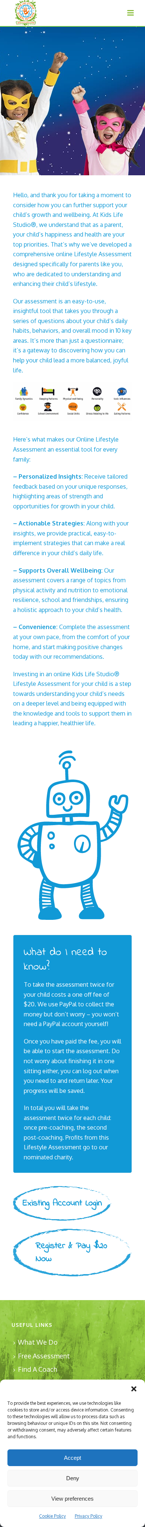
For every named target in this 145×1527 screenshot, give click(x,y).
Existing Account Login (62, 1203)
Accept (72, 1458)
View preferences (72, 1498)
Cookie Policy (52, 1516)
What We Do (38, 1342)
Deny (72, 1478)
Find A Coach (37, 1369)
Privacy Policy (88, 1516)
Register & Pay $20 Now (71, 1253)
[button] (134, 1389)
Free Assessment (44, 1356)
